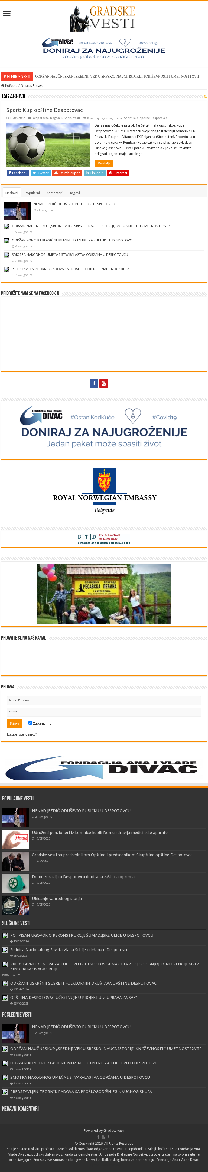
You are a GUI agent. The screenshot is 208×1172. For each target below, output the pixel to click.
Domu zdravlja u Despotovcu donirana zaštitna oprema (83, 876)
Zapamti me (41, 723)
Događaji (56, 118)
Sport (68, 118)
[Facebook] (94, 383)
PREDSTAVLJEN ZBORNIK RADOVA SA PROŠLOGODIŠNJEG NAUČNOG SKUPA (70, 269)
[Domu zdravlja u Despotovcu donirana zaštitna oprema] (15, 883)
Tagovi (74, 193)
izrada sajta (114, 1165)
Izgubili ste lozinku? (22, 734)
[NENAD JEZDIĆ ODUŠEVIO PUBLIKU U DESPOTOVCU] (15, 817)
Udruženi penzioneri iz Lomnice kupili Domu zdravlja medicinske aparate (100, 832)
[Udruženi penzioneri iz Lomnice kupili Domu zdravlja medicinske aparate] (15, 839)
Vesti (76, 118)
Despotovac (40, 118)
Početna (11, 86)
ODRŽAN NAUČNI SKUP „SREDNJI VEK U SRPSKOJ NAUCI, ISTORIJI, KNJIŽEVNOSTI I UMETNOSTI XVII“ (117, 76)
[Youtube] (103, 383)
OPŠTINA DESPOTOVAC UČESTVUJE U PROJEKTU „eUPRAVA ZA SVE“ (73, 997)
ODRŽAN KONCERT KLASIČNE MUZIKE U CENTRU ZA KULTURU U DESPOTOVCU (73, 240)
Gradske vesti (113, 1130)
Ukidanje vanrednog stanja (57, 898)
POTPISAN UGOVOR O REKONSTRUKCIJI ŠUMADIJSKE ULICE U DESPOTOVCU (81, 935)
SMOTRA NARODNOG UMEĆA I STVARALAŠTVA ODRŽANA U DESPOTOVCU (70, 255)
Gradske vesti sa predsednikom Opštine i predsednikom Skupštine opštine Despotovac (112, 854)
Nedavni (11, 193)
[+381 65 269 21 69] (114, 383)
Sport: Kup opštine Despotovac (44, 110)
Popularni (32, 193)
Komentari (55, 193)
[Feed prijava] (205, 97)
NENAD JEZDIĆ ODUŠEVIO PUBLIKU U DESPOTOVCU (74, 204)
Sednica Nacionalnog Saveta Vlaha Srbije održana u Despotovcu (69, 949)
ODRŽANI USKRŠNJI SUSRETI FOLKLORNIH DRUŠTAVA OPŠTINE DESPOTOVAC (83, 983)
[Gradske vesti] (104, 17)
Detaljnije (104, 163)
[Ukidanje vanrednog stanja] (15, 905)
